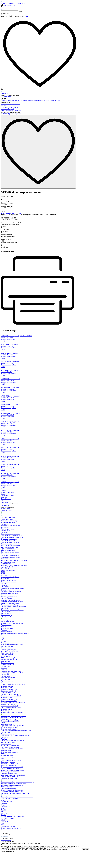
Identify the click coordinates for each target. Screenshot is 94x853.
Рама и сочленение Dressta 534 (10, 773)
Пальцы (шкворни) (7, 755)
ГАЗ (2, 635)
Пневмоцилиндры (6, 544)
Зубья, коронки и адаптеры (9, 798)
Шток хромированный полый (10, 552)
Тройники (4, 585)
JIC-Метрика (5, 578)
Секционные (5, 532)
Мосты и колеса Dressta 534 (9, 776)
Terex (2, 823)
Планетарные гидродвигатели (10, 525)
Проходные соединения (8, 582)
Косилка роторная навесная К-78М (12, 791)
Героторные (4, 524)
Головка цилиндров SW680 (9, 699)
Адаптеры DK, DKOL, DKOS (10, 577)
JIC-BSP (3, 573)
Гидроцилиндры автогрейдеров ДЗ (12, 537)
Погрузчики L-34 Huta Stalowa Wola (12, 717)
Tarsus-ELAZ (5, 821)
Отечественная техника (8, 826)
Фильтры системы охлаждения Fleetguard (14, 606)
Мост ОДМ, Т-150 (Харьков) (10, 745)
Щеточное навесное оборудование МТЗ (13, 783)
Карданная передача (7, 646)
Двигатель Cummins (7, 686)
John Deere (4, 813)
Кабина (3, 722)
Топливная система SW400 (9, 694)
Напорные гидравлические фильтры (12, 610)
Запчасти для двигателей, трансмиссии (13, 684)
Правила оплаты (6, 508)
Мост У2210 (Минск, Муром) (10, 747)
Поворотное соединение (8, 580)
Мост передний (5, 656)
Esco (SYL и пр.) (6, 806)
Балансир (4, 668)
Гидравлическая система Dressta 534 (12, 767)
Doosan (3, 805)
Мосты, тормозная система (9, 727)
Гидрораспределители (8, 529)
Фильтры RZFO (6, 616)
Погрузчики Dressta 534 (8, 765)
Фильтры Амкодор (6, 615)
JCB (2, 811)
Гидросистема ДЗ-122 (7, 653)
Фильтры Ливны (6, 611)
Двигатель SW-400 (6, 688)
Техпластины (5, 643)
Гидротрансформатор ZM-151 (10, 721)
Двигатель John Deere (7, 709)
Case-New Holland (6, 801)
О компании (10, 3)
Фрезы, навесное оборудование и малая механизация (17, 782)
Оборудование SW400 (8, 692)
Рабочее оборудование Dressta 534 (11, 772)
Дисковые (4, 630)
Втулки (3, 753)
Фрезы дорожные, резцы (8, 788)
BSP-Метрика (5, 568)
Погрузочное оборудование (9, 729)
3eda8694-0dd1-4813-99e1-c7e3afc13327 (13, 816)
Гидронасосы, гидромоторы (9, 521)
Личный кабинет (51, 100)
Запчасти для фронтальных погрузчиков (13, 716)
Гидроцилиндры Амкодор (9, 539)
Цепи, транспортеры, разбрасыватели (12, 644)
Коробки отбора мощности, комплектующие (15, 633)
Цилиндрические (6, 631)
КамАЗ (3, 639)
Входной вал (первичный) (9, 659)
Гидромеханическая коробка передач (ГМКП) (15, 735)
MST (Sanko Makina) (7, 818)
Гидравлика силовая (7, 519)
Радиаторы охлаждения (8, 757)
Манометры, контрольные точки (11, 591)
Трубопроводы (5, 732)
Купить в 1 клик (17, 213)
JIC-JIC (3, 572)
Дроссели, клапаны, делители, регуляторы (14, 560)
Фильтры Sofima (6, 613)
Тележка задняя (5, 666)
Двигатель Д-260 (6, 711)
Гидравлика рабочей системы (10, 719)
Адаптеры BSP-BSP (7, 567)
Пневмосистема (6, 750)
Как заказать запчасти (32, 100)
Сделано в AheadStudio (8, 517)
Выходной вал (5, 661)
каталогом (27, 16)
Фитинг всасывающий (8, 570)
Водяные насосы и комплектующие (12, 623)
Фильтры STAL (5, 608)
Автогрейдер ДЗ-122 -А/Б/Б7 (10, 651)
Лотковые (4, 626)
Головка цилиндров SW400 (9, 689)
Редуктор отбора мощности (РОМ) (11, 760)
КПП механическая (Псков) (9, 658)
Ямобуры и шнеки (6, 787)
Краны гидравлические (8, 562)
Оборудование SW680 (8, 704)
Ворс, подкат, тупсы (7, 628)
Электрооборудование (8, 762)
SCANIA (3, 641)
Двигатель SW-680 (6, 697)
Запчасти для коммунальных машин (12, 620)
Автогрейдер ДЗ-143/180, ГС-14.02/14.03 (13, 673)
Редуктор (4, 669)
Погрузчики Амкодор (7, 734)
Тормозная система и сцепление (11, 671)
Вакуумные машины (7, 621)
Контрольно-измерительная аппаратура (13, 588)
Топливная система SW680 (9, 706)
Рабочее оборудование (8, 664)
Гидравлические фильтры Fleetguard (12, 601)
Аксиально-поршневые (8, 522)
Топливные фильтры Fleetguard (10, 605)
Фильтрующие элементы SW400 (11, 696)
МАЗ (2, 638)
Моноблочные (5, 530)
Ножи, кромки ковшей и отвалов (11, 828)
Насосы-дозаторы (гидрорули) (10, 545)
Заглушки (4, 575)
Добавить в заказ (6, 213)
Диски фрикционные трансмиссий (12, 712)
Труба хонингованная (7, 548)
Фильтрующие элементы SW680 (11, 707)
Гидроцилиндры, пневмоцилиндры (12, 535)
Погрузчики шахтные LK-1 (9, 763)
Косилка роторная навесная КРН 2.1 (12, 785)
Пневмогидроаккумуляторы (9, 593)
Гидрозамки (4, 559)
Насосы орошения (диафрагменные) (12, 790)
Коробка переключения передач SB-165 (13, 725)
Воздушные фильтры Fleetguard (10, 600)
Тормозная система (7, 681)
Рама (2, 758)
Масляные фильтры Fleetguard (10, 603)
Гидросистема (5, 674)
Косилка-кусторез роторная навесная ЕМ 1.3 (15, 793)
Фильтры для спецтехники (9, 597)
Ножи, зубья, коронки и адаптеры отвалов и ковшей (17, 797)
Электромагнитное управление (10, 534)
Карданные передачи (7, 724)
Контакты (22, 3)
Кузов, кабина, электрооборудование (12, 770)
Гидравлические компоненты (10, 555)
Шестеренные (5, 527)
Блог (58, 100)
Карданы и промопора (8, 742)
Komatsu (3, 815)
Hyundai (3, 810)
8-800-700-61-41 (6, 93)
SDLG (3, 820)
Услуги (16, 3)
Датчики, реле (5, 590)
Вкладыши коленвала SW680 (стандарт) (13, 702)
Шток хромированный (8, 550)
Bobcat (3, 800)
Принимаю (85, 849)
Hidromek (4, 808)
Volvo (2, 825)
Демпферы (4, 739)
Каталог (3, 3)
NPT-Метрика (5, 586)
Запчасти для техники (13, 100)
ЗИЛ (2, 636)
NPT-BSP (4, 583)
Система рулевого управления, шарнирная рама (16, 730)
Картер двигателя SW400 (9, 691)
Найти (20, 11)
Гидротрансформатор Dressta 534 (11, 768)
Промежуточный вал (7, 663)
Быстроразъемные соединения (10, 557)
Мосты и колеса (6, 744)
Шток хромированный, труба (10, 547)
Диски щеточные (6, 625)
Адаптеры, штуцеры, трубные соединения (14, 565)
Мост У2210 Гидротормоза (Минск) (12, 749)
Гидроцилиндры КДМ (8, 540)
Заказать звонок (6, 96)
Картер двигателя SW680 (9, 701)
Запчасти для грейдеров (8, 650)
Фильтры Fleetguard (7, 598)
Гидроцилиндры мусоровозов (10, 542)
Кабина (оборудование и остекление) (12, 740)
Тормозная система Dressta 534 (10, 778)
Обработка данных (7, 510)
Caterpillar (4, 803)
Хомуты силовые (6, 563)
